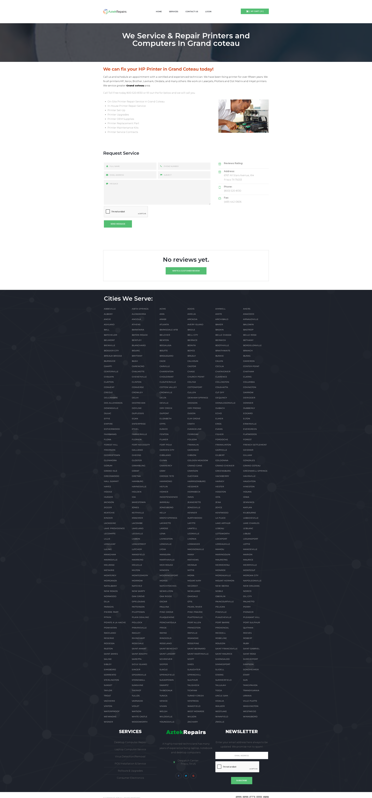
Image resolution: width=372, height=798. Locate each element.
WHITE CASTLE (139, 716)
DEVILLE (164, 403)
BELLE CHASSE (223, 335)
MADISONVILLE (195, 549)
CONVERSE (138, 387)
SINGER (136, 669)
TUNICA (163, 695)
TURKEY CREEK (195, 695)
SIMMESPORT (222, 664)
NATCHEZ (137, 586)
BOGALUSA (165, 345)
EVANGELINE (194, 429)
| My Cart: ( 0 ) (256, 11)
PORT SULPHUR (251, 622)
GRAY (162, 471)
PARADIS (109, 607)
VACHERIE (109, 701)
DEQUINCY (221, 397)
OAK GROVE (138, 596)
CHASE (191, 371)
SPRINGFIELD (167, 675)
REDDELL (220, 633)
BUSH (135, 361)
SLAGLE (164, 669)
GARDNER (193, 450)
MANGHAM (110, 554)
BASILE (191, 329)
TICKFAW (192, 690)
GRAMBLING (138, 465)
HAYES (107, 486)
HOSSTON (220, 492)
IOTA (217, 497)
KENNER (192, 512)
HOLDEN (136, 492)
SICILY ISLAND (139, 664)
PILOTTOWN (138, 612)
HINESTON (249, 486)
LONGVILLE (166, 544)
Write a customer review (186, 271)
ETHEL (135, 429)
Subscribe (241, 780)
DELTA (163, 397)
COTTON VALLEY (168, 387)
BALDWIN (248, 324)
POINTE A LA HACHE (115, 622)
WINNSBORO (250, 716)
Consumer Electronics (130, 778)
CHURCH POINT (195, 377)
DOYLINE (137, 408)
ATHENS (136, 324)
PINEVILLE (221, 612)
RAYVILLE (192, 633)
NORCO (247, 591)
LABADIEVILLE (251, 518)
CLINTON (136, 382)
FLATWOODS (250, 434)
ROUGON (220, 643)
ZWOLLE (219, 722)
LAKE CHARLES (251, 523)
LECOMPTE (110, 533)
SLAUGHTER (193, 669)
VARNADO (137, 701)
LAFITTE (191, 523)
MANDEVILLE (250, 549)
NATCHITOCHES (168, 586)
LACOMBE (137, 523)
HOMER (164, 492)
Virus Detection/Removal (130, 756)
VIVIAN (163, 706)
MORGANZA (110, 580)
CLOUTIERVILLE (168, 382)
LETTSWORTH (222, 533)
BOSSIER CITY (111, 350)
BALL (106, 329)
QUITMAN (248, 627)
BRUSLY (191, 356)
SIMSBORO (110, 669)
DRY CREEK (166, 408)
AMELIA (191, 314)
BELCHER (165, 335)
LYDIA (163, 549)
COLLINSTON (222, 382)
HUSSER (108, 497)
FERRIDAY (192, 434)
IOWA (246, 497)
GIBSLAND (165, 455)
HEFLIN (164, 486)
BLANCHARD (139, 345)
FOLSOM (192, 439)
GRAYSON (192, 471)
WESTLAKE (221, 711)
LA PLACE (220, 518)
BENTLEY (137, 340)
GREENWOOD (111, 476)
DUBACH (220, 408)
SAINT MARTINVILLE (198, 654)
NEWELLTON (166, 591)
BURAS (247, 356)
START (246, 675)
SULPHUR (192, 680)
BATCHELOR (110, 335)
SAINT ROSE (249, 654)
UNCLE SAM (221, 695)
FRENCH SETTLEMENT (255, 445)
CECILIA (219, 366)
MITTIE (190, 570)
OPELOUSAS (138, 601)
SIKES (190, 664)
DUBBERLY (249, 408)
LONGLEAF (110, 544)
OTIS (189, 601)
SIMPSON (248, 664)
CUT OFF (219, 392)
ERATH (191, 424)
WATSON (136, 711)
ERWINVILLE (250, 424)
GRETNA (136, 476)
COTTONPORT (194, 387)
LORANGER (193, 544)
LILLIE (107, 539)
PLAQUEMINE (167, 617)
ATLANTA (164, 324)
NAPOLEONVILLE (252, 580)
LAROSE (164, 528)
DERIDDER (249, 397)
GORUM (108, 465)
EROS (218, 424)
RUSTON (108, 648)
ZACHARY (192, 722)
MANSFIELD (138, 554)
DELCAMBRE (111, 397)
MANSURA (165, 554)
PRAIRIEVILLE (139, 627)
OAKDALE (192, 596)
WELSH (163, 711)
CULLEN (191, 392)
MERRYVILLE (250, 565)
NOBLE (219, 591)
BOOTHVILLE (222, 345)
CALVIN (219, 361)
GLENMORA (110, 460)
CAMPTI (108, 366)
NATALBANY (110, 586)
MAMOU (219, 549)
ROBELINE (221, 638)
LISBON (136, 539)
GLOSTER (137, 460)
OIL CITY (247, 596)
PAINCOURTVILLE (224, 601)
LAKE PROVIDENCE (114, 528)
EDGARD (248, 413)
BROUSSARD (166, 356)
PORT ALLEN (194, 622)
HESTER (219, 486)
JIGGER (108, 507)
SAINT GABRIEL (251, 648)
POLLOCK (137, 622)
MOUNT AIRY (194, 580)
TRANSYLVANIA (251, 690)
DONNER (248, 403)
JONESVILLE (193, 507)
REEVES (247, 633)
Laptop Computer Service (130, 749)
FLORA (107, 439)
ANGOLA (136, 319)
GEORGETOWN (112, 455)
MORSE (164, 580)
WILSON (191, 716)
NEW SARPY (138, 591)
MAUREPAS (221, 560)
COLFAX (191, 382)
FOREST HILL (111, 445)
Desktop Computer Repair (130, 742)
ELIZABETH (165, 418)
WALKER (220, 706)
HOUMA (247, 492)
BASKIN (219, 329)
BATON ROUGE (140, 335)
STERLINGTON (111, 680)
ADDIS (190, 309)
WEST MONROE (195, 711)
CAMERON (249, 361)
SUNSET (108, 685)
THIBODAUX (166, 690)
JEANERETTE (194, 502)
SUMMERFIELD (223, 680)
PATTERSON (138, 607)
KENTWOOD (221, 512)
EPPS (163, 424)
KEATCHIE (109, 512)
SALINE (108, 659)
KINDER (108, 518)
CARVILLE (165, 366)
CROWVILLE (166, 392)
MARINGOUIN (222, 554)
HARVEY (219, 481)
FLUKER (164, 439)
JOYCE (218, 507)
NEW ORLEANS (251, 586)
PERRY (247, 607)
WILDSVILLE (166, 716)
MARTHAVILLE (167, 560)
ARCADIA (192, 319)
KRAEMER (137, 518)
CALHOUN (192, 361)
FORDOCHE (221, 439)
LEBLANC (248, 528)
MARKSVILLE (111, 560)
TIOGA (218, 690)
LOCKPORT (221, 539)
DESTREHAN (138, 403)
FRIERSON (109, 450)
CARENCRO (138, 366)
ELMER (219, 418)
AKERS (246, 309)
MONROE (220, 570)
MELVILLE (137, 565)
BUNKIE (219, 356)
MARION (247, 554)
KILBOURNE (249, 512)
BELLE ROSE (250, 335)
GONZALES (249, 460)
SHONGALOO (222, 659)
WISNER (108, 722)
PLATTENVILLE (195, 617)
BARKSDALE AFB (169, 329)
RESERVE (109, 638)
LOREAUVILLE (222, 544)
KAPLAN (247, 507)
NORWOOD (110, 596)
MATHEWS (193, 560)
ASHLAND (109, 324)
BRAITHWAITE (222, 350)
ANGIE (107, 319)
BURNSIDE (110, 361)
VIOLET (135, 706)
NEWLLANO (193, 591)
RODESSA (109, 643)
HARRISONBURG (196, 481)
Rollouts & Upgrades (130, 770)
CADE (163, 361)
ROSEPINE (193, 643)
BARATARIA (138, 329)
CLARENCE (221, 377)
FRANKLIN (193, 445)
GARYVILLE (221, 450)
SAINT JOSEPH (139, 654)
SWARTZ (164, 685)
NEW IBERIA (222, 586)
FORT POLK (166, 445)
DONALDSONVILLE (225, 403)
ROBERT (247, 638)
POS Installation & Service (130, 763)
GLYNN (163, 460)
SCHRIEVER (166, 659)
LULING (108, 549)
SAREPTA (137, 659)
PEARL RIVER (194, 607)
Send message (118, 224)
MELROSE (109, 565)
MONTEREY (110, 575)
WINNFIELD (221, 716)
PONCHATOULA (168, 622)
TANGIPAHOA (250, 685)
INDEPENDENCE (169, 497)
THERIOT (136, 690)
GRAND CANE (194, 465)
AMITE (218, 314)
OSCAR (163, 601)
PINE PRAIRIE (195, 612)
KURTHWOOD (194, 518)
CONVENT (109, 387)
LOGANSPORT (250, 539)
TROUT (107, 695)
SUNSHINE (137, 685)
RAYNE (163, 633)
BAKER (219, 324)
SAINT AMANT (139, 648)
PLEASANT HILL (251, 617)
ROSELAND (166, 643)
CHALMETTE (138, 371)
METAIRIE (109, 570)
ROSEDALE (138, 643)
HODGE (108, 492)
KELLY (163, 512)
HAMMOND (166, 481)
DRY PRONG (194, 408)
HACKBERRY (222, 476)
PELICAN (220, 607)
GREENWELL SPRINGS (255, 471)
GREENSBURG (223, 471)
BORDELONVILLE (252, 345)
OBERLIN (220, 596)
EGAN (135, 418)
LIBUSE (247, 533)
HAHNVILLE (249, 476)
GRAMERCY (166, 465)
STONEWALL (138, 680)
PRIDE (163, 627)
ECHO (218, 413)
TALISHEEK (193, 685)
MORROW (137, 580)
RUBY (246, 643)
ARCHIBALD (221, 319)
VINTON (108, 706)
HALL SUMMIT (111, 481)
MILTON (136, 570)
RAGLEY (136, 633)
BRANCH (248, 350)
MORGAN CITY (250, 575)
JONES (135, 507)
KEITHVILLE (138, 512)
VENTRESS (193, 701)
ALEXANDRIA (139, 314)
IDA (134, 497)
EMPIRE (108, 424)
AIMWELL (220, 309)
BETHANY (248, 340)
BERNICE (192, 340)
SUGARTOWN (167, 680)
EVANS (219, 429)
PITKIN (107, 617)
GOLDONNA (221, 460)
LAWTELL (192, 528)
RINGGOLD (165, 638)
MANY (190, 554)
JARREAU (164, 502)
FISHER (219, 434)
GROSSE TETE (167, 476)
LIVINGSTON (166, 539)
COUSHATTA (221, 387)
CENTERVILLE (111, 371)
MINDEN (164, 570)
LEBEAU (219, 528)
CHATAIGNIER (222, 371)
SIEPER (164, 664)
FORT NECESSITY (141, 445)
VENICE (164, 701)
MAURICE (248, 560)
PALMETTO (248, 601)
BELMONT (109, 340)
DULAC (107, 413)
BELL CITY (192, 335)
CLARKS (247, 377)
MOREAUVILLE (223, 575)
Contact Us (191, 11)
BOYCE (191, 350)
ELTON (246, 418)
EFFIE (107, 418)
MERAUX (192, 565)
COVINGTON (249, 387)
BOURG (136, 350)
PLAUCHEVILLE (223, 617)
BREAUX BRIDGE (113, 356)
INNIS (190, 497)
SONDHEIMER (251, 669)
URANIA (247, 695)
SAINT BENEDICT (169, 648)
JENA (218, 502)
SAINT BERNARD (196, 648)
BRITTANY (137, 356)
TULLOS (136, 695)
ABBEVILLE (110, 309)
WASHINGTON (250, 706)
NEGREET (192, 586)
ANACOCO (248, 314)
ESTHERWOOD (112, 429)
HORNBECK (193, 492)
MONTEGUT (249, 570)
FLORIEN (137, 439)
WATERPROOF (112, 711)
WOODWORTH (139, 722)
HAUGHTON (249, 481)
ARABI (163, 319)
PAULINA (164, 607)
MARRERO (137, 560)
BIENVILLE (109, 345)
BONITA (191, 345)
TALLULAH (220, 685)
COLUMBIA (249, 382)
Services (173, 11)
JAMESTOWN (139, 502)
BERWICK (220, 340)
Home (159, 11)
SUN (245, 680)
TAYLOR (108, 690)
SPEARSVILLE (139, 675)
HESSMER (192, 486)
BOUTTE (164, 350)
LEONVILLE (193, 533)
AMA (162, 314)
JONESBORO (166, 507)
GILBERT (220, 455)
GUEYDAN (192, 476)
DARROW (248, 392)
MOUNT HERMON (224, 580)
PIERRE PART (111, 612)
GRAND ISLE (110, 471)
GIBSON (191, 455)
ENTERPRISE (139, 424)
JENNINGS (248, 502)
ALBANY (108, 314)
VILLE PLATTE (250, 701)
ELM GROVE (193, 418)
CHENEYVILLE (139, 377)
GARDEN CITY (167, 450)
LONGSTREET (139, 544)
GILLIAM (247, 455)
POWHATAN (110, 627)
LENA (162, 533)
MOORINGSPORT (169, 575)
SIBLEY (107, 664)
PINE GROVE (166, 612)
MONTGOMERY (140, 575)
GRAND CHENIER (224, 465)
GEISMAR (248, 450)
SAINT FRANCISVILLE (226, 648)
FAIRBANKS (110, 434)
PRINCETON (194, 627)
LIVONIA (191, 539)
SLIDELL (219, 669)
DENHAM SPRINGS (197, 397)
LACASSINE (110, 523)
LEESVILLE (137, 533)
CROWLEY (137, 392)
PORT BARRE (222, 622)
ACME (163, 309)
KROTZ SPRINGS (168, 518)
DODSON (192, 403)
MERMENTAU (222, 565)
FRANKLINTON (223, 445)
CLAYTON (109, 382)
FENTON (164, 434)
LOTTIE (246, 544)
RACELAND (110, 633)
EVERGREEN (250, 429)
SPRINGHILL (194, 675)
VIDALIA (219, 701)
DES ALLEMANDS (113, 403)
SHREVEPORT (250, 659)
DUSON (191, 413)
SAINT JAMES (111, 654)
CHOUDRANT (167, 377)
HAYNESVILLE (139, 486)
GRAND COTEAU (251, 465)
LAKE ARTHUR (222, 523)
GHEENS (136, 455)
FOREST (247, 439)
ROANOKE (193, 638)
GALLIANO (137, 450)
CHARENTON (167, 371)
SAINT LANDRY (167, 654)
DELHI (135, 397)
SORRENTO (110, 675)
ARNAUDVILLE (250, 319)
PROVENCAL (222, 627)
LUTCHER (137, 549)
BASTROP (248, 329)
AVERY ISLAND (195, 324)
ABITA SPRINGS (140, 309)
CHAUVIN (109, 377)
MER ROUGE (166, 565)
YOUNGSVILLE (167, 722)
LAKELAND (137, 528)
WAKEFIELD (193, 706)
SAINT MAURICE (223, 654)
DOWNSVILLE (111, 408)
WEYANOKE (110, 716)
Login (208, 11)
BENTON (164, 340)
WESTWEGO (249, 711)
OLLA (106, 601)
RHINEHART (138, 638)
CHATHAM (248, 371)
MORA (190, 575)
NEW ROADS (111, 591)
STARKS (219, 675)
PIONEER (248, 612)
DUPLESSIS (138, 413)
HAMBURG (137, 481)
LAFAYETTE (165, 523)
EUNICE (164, 429)
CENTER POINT (251, 366)
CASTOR (191, 366)
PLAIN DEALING (140, 617)
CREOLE (108, 392)
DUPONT (164, 413)
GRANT (135, 471)
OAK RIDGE (166, 596)
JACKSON (109, 502)
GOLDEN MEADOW (197, 460)
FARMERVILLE (139, 434)
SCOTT (190, 659)
